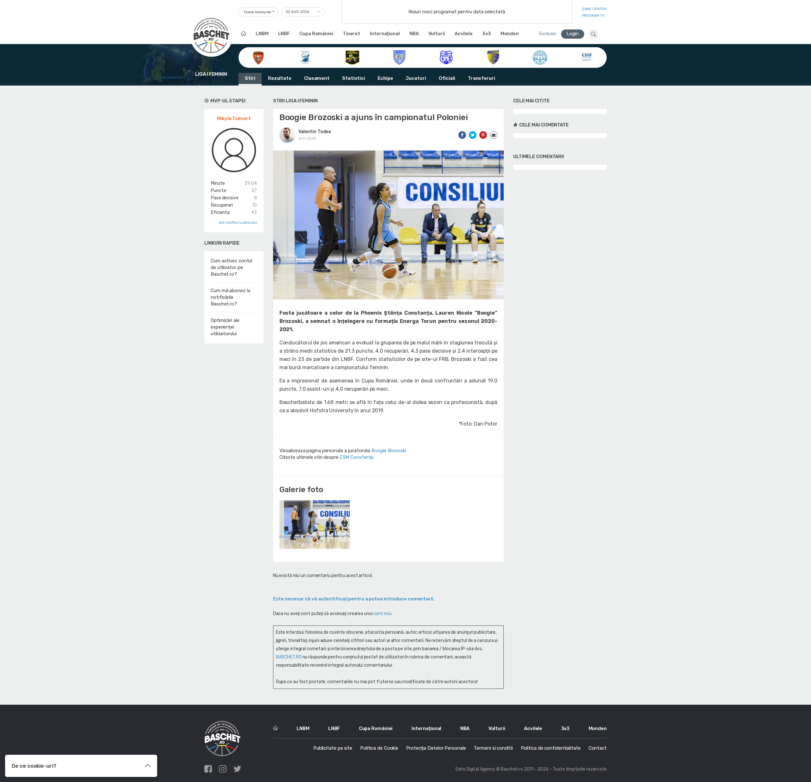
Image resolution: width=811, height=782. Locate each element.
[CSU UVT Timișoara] (587, 57)
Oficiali (447, 78)
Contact (598, 748)
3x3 (486, 33)
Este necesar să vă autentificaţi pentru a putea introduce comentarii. (354, 599)
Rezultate (279, 78)
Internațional (385, 33)
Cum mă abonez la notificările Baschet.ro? (230, 297)
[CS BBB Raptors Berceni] (352, 57)
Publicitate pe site (332, 748)
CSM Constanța (357, 457)
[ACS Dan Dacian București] (258, 57)
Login (572, 33)
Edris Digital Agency (475, 769)
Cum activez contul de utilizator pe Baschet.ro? (231, 267)
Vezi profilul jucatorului (238, 223)
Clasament (316, 78)
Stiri (250, 78)
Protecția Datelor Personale (436, 748)
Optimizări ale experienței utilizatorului (225, 327)
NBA (414, 33)
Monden (510, 33)
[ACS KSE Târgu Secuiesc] (305, 57)
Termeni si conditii (493, 748)
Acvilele (464, 33)
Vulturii (436, 33)
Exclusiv (547, 33)
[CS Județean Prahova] (399, 57)
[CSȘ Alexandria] (493, 57)
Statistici (353, 78)
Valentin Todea (314, 131)
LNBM (262, 33)
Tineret (351, 33)
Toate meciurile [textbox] (257, 12)
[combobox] (258, 11)
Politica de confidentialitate (551, 748)
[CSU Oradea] (540, 57)
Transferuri (481, 78)
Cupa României (316, 33)
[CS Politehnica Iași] (446, 57)
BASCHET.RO (289, 657)
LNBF (284, 33)
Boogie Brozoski (388, 450)
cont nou (383, 613)
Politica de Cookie (379, 748)
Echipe (385, 78)
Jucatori (416, 78)
